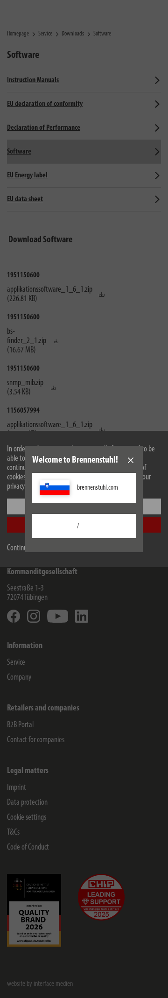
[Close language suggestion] (131, 460)
